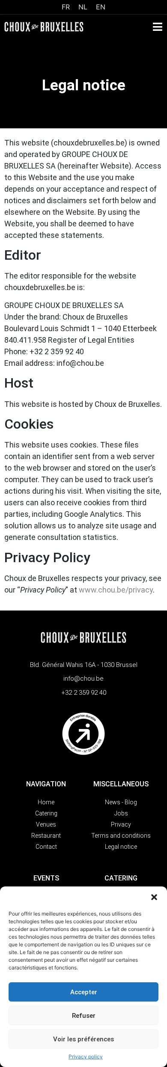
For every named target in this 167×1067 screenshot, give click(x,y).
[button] (154, 897)
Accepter (83, 992)
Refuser (83, 1016)
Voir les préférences (83, 1039)
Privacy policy (86, 1056)
